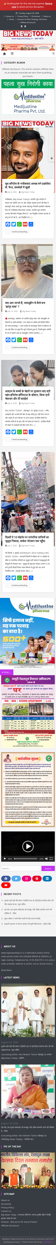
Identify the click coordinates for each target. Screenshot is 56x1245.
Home (11, 19)
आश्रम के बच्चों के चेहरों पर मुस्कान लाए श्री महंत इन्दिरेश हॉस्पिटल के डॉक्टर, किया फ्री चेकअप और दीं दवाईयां (27, 394)
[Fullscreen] (51, 858)
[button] (28, 846)
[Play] (4, 858)
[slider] (25, 858)
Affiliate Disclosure (28, 22)
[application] (28, 846)
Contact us (9, 16)
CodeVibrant (47, 1242)
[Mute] (46, 858)
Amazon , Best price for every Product (19, 1221)
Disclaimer (36, 16)
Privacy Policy (22, 16)
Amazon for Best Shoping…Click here (32, 19)
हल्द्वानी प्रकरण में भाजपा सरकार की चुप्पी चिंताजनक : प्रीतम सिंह (27, 923)
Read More (6, 970)
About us (47, 16)
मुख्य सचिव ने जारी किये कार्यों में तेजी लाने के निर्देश (22, 918)
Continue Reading (19, 231)
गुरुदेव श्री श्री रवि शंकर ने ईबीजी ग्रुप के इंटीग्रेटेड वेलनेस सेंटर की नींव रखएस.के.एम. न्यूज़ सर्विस (29, 902)
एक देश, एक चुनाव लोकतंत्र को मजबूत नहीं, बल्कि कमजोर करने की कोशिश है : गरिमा (28, 911)
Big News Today (28, 192)
